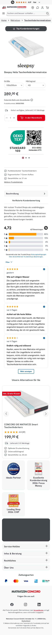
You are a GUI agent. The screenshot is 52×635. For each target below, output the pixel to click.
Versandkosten (38, 610)
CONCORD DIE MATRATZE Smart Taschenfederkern (21, 426)
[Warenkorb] (47, 8)
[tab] (26, 193)
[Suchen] (47, 13)
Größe (7, 81)
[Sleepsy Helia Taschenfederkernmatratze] (26, 46)
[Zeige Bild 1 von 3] (22, 157)
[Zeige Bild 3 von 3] (29, 157)
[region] (26, 46)
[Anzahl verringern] (7, 118)
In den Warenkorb (33, 117)
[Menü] (3, 13)
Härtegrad (30, 81)
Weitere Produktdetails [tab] (13, 182)
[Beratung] (37, 8)
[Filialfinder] (33, 8)
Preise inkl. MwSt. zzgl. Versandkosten (17, 100)
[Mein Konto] (42, 8)
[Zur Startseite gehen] (16, 7)
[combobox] (25, 13)
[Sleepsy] (26, 65)
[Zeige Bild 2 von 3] (26, 157)
